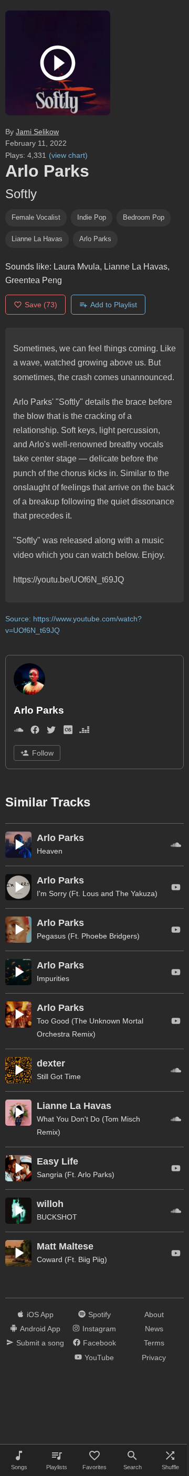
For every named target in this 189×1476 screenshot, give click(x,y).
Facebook (99, 1343)
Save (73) (41, 304)
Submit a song (40, 1343)
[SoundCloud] (19, 732)
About (154, 1314)
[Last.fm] (68, 732)
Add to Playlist (113, 304)
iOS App (40, 1314)
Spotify (99, 1314)
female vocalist (36, 217)
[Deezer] (84, 732)
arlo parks (95, 239)
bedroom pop (143, 217)
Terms (154, 1343)
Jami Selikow (37, 131)
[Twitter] (51, 732)
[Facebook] (35, 732)
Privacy (154, 1357)
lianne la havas (37, 239)
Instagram (99, 1328)
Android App (40, 1328)
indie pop (91, 217)
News (154, 1328)
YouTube (99, 1357)
